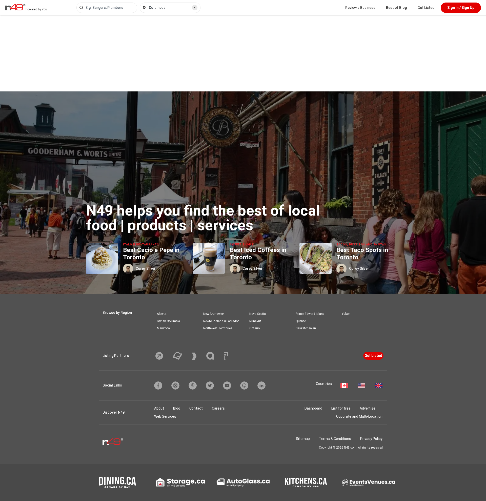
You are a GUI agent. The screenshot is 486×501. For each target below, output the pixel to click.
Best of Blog (396, 8)
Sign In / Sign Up (460, 8)
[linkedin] (261, 385)
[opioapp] (244, 385)
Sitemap (303, 439)
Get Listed (426, 8)
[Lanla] (214, 355)
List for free (341, 408)
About (159, 408)
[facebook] (158, 385)
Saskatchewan (306, 328)
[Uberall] (181, 356)
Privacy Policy (371, 439)
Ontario (254, 328)
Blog (176, 408)
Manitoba (163, 328)
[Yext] (163, 356)
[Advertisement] (243, 53)
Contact (196, 408)
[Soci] (226, 356)
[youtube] (227, 385)
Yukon (346, 314)
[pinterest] (193, 385)
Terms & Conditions (335, 439)
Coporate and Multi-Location (359, 416)
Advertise (367, 408)
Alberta (162, 314)
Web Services (165, 416)
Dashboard (313, 408)
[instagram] (175, 385)
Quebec (301, 321)
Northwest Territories (217, 328)
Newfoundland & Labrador (221, 321)
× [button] (195, 7)
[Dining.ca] (117, 482)
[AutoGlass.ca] (243, 482)
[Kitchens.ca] (306, 482)
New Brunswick (213, 314)
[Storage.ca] (180, 482)
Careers (218, 408)
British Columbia (168, 321)
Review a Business (360, 8)
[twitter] (210, 385)
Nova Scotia (257, 314)
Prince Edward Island (310, 314)
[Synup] (198, 356)
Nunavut (255, 321)
